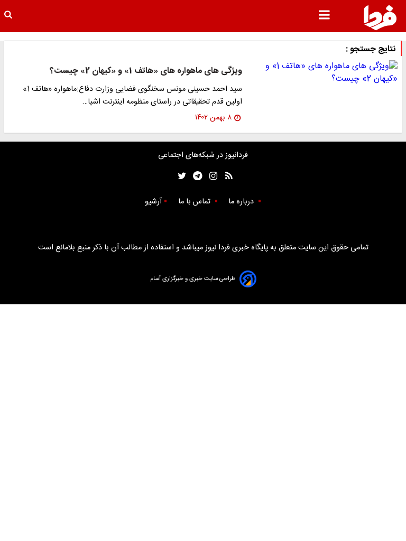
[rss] (225, 176)
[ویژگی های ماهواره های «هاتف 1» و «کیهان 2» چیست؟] (324, 73)
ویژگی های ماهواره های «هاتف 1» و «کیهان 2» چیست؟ (146, 71)
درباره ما (242, 201)
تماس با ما (195, 201)
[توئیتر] (179, 176)
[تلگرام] (194, 176)
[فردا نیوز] (380, 17)
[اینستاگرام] (210, 176)
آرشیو (153, 201)
